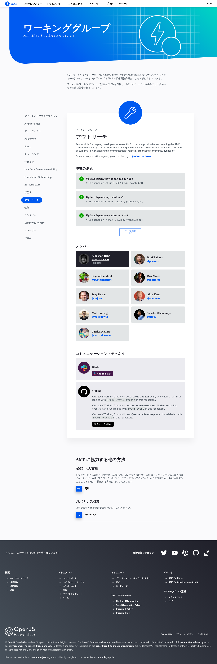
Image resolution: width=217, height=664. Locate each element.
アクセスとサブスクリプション (41, 116)
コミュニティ (75, 3)
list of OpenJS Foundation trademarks (115, 645)
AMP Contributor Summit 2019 (183, 582)
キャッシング (32, 154)
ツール (66, 598)
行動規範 (29, 161)
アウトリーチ (32, 200)
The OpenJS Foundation (127, 601)
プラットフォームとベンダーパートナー (133, 578)
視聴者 (28, 238)
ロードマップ (121, 586)
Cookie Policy (203, 634)
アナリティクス (33, 131)
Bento (28, 146)
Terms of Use (167, 634)
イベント (94, 3)
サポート (123, 3)
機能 (12, 590)
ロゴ (171, 601)
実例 (65, 590)
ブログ (109, 3)
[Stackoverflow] (206, 553)
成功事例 (14, 586)
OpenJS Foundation (17, 642)
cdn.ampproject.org (40, 657)
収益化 (28, 192)
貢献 (118, 582)
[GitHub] (196, 553)
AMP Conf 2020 (175, 578)
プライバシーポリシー (185, 634)
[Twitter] (164, 553)
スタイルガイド (175, 597)
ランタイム (30, 215)
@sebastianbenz (141, 156)
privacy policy (101, 657)
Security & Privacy (34, 222)
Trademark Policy (124, 609)
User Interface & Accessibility (41, 169)
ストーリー (30, 230)
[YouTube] (175, 553)
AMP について (32, 3)
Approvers (30, 139)
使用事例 (14, 582)
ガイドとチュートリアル (73, 582)
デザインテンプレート (72, 594)
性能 (27, 207)
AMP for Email (32, 123)
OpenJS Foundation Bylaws (128, 605)
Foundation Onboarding (38, 177)
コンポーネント (70, 586)
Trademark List (123, 613)
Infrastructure (32, 184)
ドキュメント (54, 3)
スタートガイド (70, 578)
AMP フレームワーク (19, 578)
